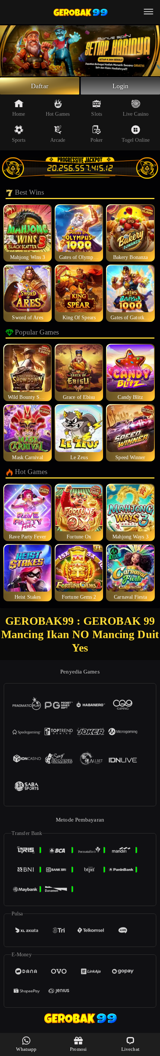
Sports (19, 140)
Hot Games (58, 114)
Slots (96, 114)
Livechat (130, 1049)
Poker (96, 140)
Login (120, 86)
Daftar (39, 86)
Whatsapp (26, 1049)
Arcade (57, 140)
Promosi (78, 1049)
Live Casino (135, 114)
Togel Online (136, 140)
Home (18, 114)
